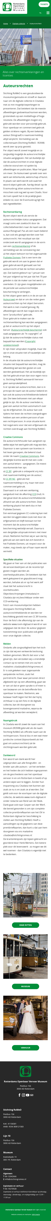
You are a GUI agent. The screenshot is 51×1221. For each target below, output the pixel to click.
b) (4, 337)
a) (4, 326)
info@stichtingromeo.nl (15, 1179)
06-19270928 (10, 1188)
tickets (44, 4)
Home (5, 23)
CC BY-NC (10, 478)
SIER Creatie (36, 1214)
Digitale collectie (19, 23)
